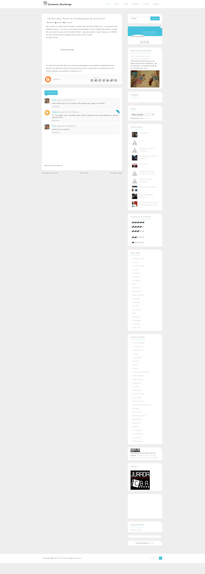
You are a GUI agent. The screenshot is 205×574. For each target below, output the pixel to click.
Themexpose (78, 558)
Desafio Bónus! (144, 133)
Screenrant (136, 324)
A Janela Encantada (138, 343)
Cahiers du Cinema (138, 266)
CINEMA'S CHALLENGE (60, 558)
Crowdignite (136, 280)
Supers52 (136, 427)
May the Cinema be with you (142, 405)
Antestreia (136, 354)
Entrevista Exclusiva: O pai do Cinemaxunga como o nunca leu (148, 205)
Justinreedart (137, 302)
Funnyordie (136, 288)
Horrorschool (137, 291)
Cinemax (135, 270)
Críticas (125, 4)
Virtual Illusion (137, 438)
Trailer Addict (137, 328)
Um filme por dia (138, 434)
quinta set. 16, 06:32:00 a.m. (66, 100)
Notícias (116, 4)
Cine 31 (135, 365)
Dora (54, 100)
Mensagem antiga (116, 173)
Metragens (136, 408)
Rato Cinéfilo (137, 423)
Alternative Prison (138, 350)
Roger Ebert (136, 317)
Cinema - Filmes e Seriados (141, 372)
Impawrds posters (138, 295)
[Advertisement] (141, 506)
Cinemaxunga (137, 383)
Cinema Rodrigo (138, 379)
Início (108, 4)
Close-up (136, 387)
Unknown (56, 112)
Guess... (141, 141)
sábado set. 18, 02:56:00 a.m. (66, 126)
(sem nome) (143, 164)
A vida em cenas (138, 347)
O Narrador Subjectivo (139, 416)
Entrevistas (135, 4)
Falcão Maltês (137, 398)
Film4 (134, 284)
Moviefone (136, 306)
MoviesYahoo (137, 310)
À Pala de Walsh (138, 441)
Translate (146, 118)
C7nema (135, 262)
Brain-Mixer (136, 361)
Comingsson (137, 277)
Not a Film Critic (138, 412)
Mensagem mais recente (50, 173)
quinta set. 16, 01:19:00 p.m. (69, 112)
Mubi (134, 313)
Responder (55, 107)
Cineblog (135, 368)
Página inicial (84, 173)
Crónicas (146, 4)
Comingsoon (137, 273)
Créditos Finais (137, 390)
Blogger (151, 543)
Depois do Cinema (138, 394)
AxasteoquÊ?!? (137, 358)
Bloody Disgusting (138, 259)
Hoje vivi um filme (138, 401)
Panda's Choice (137, 419)
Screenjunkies (137, 321)
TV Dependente (137, 430)
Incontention (136, 299)
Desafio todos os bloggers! (148, 187)
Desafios (156, 4)
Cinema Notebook (138, 376)
